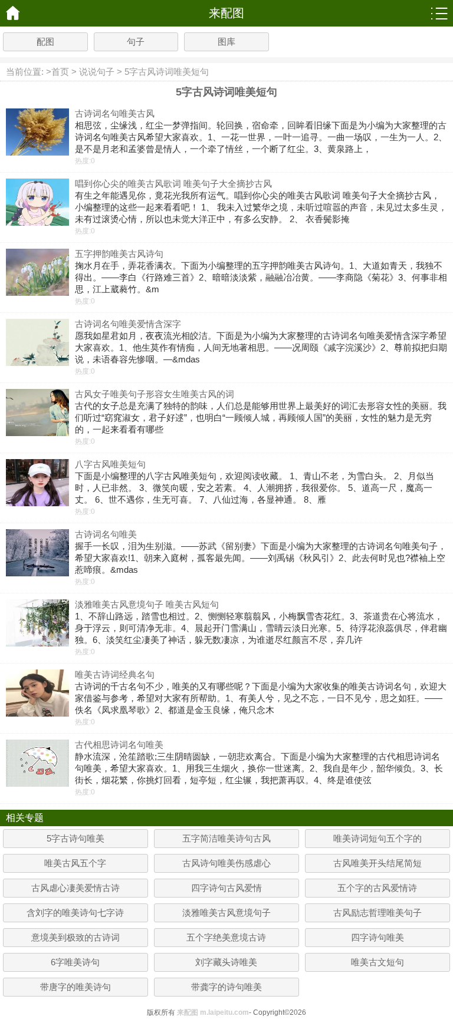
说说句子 (96, 72)
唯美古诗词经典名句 (115, 674)
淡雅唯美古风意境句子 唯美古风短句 (147, 604)
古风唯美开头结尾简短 (377, 863)
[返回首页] (13, 13)
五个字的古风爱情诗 (377, 888)
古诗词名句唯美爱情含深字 (128, 324)
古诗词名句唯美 (106, 534)
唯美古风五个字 (75, 863)
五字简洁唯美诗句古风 (226, 838)
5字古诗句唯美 (75, 838)
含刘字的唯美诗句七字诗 (75, 913)
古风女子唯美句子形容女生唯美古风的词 (154, 394)
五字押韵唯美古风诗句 (119, 254)
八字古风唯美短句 (110, 464)
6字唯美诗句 (75, 962)
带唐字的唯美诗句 (75, 987)
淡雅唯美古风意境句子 (226, 913)
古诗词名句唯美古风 (115, 113)
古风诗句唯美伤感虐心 (226, 863)
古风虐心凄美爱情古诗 (75, 888)
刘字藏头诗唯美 (226, 962)
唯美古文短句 (377, 962)
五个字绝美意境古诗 (226, 937)
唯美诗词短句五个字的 (377, 838)
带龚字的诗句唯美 (226, 987)
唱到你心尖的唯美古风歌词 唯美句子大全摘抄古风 (173, 184)
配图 (45, 42)
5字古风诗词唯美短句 (166, 72)
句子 (136, 42)
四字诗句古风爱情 (226, 888)
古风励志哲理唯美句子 (377, 913)
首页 (60, 72)
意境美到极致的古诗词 (75, 937)
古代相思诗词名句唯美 (119, 745)
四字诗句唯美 (377, 937)
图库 (226, 42)
